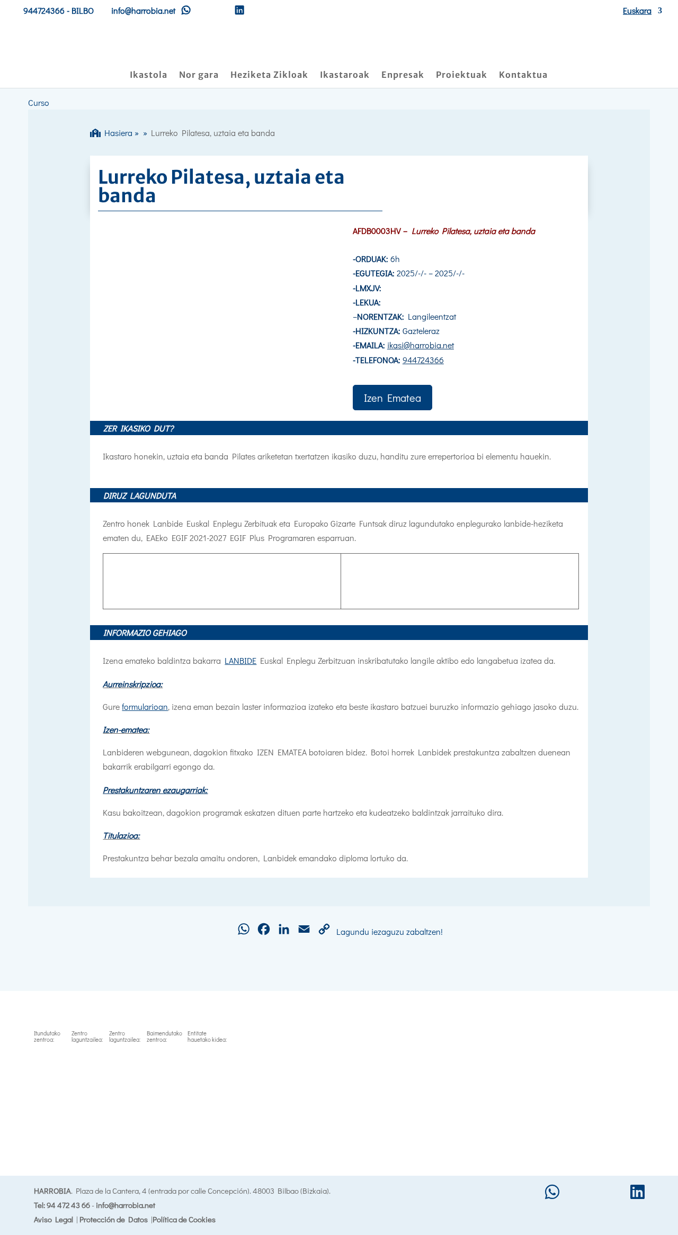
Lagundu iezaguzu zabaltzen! (389, 931)
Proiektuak (461, 75)
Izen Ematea (392, 397)
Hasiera (116, 132)
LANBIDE (240, 660)
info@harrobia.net (125, 1205)
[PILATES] (212, 388)
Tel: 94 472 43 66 (62, 1205)
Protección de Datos (113, 1219)
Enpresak (402, 75)
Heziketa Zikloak (269, 75)
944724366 (44, 10)
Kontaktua (523, 75)
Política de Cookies (184, 1219)
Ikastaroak (345, 75)
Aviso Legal (53, 1219)
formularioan (145, 706)
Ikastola (148, 75)
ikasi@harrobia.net (420, 344)
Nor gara (199, 75)
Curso (38, 102)
